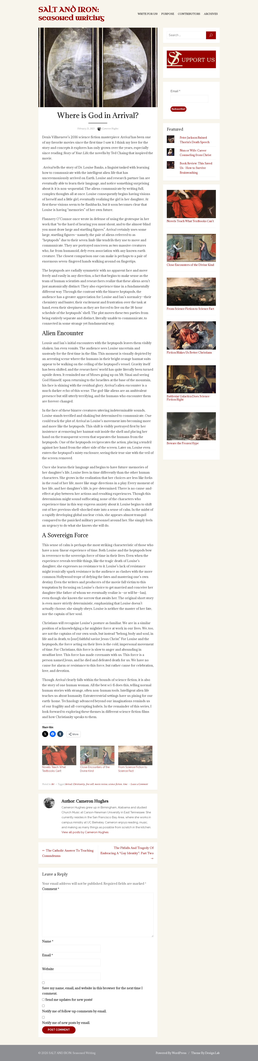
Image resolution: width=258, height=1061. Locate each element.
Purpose (167, 14)
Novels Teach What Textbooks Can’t (190, 221)
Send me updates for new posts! (68, 1000)
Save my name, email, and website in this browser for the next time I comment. (92, 990)
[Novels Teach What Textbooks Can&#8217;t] (59, 755)
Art (52, 784)
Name (47, 941)
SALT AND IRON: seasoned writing (71, 13)
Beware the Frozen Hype (183, 443)
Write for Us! (148, 14)
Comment (50, 889)
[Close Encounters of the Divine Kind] (97, 755)
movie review (101, 784)
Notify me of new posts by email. (66, 1023)
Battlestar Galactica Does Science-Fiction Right (189, 397)
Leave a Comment (139, 784)
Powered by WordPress (171, 1053)
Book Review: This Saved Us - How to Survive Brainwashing (196, 168)
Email (47, 955)
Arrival (68, 784)
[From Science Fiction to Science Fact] (135, 755)
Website (48, 969)
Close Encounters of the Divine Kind (190, 265)
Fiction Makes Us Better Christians (189, 352)
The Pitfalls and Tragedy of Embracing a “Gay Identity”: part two (127, 850)
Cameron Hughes (110, 128)
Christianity (79, 784)
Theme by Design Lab (205, 1053)
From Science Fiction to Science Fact (190, 308)
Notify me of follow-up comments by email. (74, 1011)
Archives (211, 14)
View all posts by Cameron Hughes (85, 832)
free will (89, 784)
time (125, 784)
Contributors (189, 14)
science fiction (115, 784)
